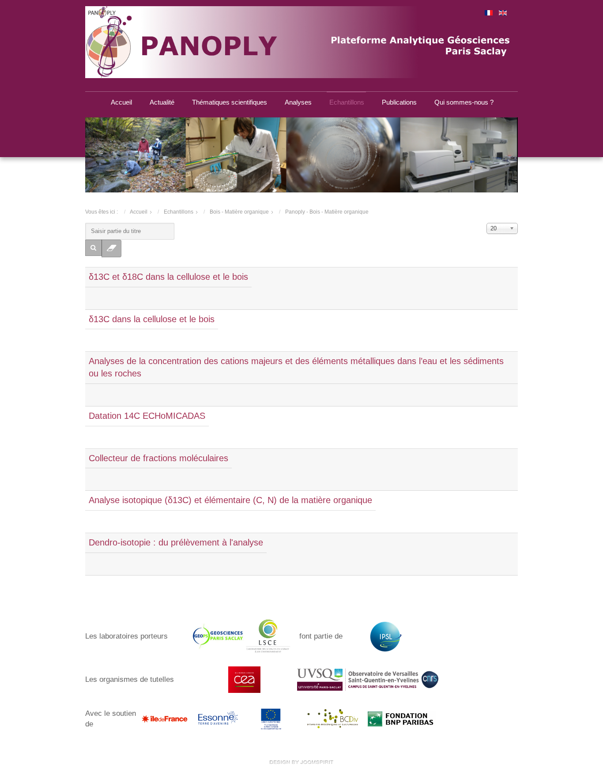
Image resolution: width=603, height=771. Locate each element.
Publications (399, 102)
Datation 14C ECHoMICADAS (147, 416)
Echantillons (346, 102)
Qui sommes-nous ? (464, 102)
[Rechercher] (93, 248)
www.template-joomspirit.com (301, 762)
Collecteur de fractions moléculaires (158, 458)
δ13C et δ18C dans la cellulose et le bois (168, 277)
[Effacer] (112, 249)
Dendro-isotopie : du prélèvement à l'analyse (176, 542)
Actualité (162, 102)
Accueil (121, 102)
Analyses (298, 102)
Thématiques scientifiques (229, 102)
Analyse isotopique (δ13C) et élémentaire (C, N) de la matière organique (230, 500)
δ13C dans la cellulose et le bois (152, 319)
